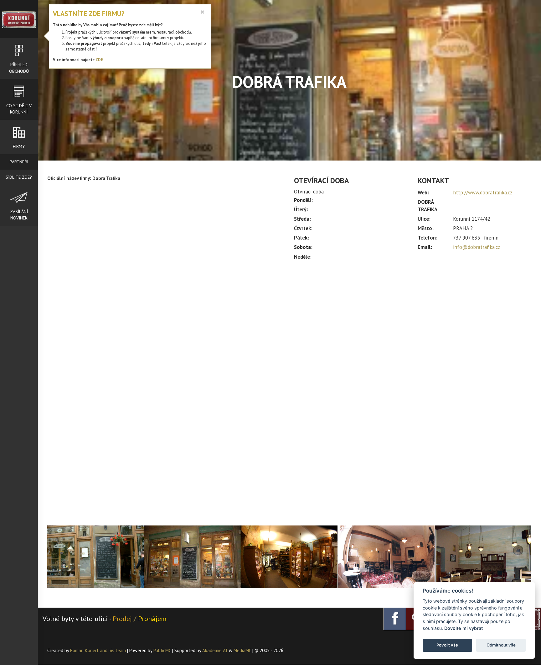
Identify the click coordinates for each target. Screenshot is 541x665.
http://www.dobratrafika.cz (483, 192)
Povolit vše (447, 644)
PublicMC (162, 650)
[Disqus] (166, 276)
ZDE (99, 59)
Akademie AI (214, 650)
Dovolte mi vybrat (463, 628)
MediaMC (242, 650)
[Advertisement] (412, 317)
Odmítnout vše (501, 644)
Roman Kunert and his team (98, 650)
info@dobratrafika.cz (476, 247)
